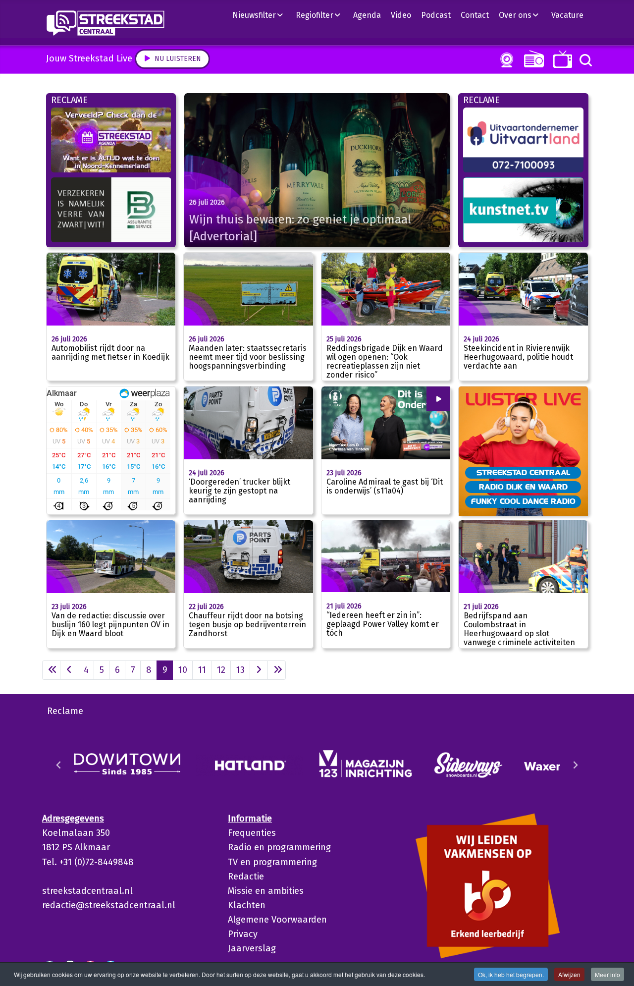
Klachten (246, 905)
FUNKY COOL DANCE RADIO (523, 500)
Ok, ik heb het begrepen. (511, 974)
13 (240, 669)
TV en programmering (272, 862)
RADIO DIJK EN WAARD (523, 486)
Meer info (607, 974)
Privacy (243, 934)
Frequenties (252, 832)
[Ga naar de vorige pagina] (69, 670)
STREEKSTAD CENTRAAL (523, 472)
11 (202, 669)
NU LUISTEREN (531, 58)
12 (221, 669)
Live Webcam (504, 60)
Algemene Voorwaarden (277, 919)
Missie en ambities (266, 890)
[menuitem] (261, 15)
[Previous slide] (59, 765)
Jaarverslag (252, 948)
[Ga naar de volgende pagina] (259, 670)
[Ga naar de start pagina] (51, 670)
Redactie (246, 876)
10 (182, 669)
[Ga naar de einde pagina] (276, 670)
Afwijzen (569, 974)
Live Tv (561, 59)
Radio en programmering (279, 847)
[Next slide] (575, 765)
